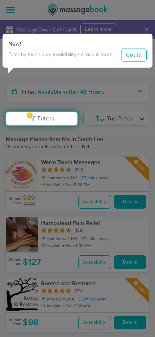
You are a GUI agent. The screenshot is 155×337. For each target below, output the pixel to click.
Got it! (134, 55)
